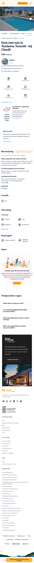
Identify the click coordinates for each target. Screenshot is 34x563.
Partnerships (5, 527)
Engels (23, 155)
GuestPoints (5, 446)
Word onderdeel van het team (10, 423)
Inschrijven (17, 283)
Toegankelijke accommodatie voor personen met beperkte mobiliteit (15, 483)
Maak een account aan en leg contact (19, 560)
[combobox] (16, 543)
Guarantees (5, 506)
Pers (3, 432)
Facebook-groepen (7, 472)
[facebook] (3, 401)
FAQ (3, 461)
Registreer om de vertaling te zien (24, 151)
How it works (5, 518)
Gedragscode (21, 536)
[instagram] (7, 401)
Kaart (23, 33)
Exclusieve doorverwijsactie (10, 488)
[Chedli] (4, 61)
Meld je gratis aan (22, 3)
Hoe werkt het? (6, 443)
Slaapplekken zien (6, 102)
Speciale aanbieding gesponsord (11, 510)
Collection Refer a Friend (9, 503)
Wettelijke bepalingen (9, 536)
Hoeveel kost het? (7, 448)
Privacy (29, 536)
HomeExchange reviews (9, 530)
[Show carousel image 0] (17, 19)
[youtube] (21, 401)
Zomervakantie (6, 493)
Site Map (6, 543)
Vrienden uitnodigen (7, 453)
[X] (17, 401)
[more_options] (3, 560)
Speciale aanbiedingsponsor (10, 496)
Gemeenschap (6, 430)
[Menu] (30, 3)
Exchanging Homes (7, 498)
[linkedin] (14, 401)
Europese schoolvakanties (9, 479)
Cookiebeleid (9, 539)
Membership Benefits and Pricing (11, 508)
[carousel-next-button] (30, 19)
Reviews (29, 33)
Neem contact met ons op (9, 464)
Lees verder (16, 118)
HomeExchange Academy (9, 475)
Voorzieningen (14, 33)
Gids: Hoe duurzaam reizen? (10, 477)
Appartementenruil (7, 491)
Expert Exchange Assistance (10, 513)
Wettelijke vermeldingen (21, 539)
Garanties (4, 451)
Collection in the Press (8, 501)
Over (3, 420)
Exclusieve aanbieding (8, 523)
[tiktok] (10, 401)
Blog (3, 425)
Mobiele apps (6, 428)
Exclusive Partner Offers (8, 515)
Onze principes (6, 441)
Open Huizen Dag (7, 486)
